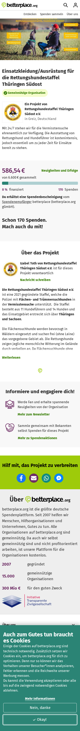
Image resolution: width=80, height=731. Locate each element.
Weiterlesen (11, 357)
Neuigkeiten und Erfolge (59, 170)
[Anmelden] (75, 5)
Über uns (72, 14)
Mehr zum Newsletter (34, 414)
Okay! (42, 719)
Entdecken (30, 14)
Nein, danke (40, 707)
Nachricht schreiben (35, 280)
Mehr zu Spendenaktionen (37, 438)
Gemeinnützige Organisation (26, 93)
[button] (21, 478)
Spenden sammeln (51, 14)
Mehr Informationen (40, 699)
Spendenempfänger (17, 202)
